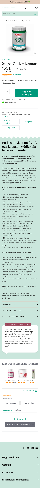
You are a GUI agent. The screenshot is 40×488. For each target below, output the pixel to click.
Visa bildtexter (7, 117)
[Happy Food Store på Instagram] (32, 448)
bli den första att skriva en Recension (20, 424)
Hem (3, 21)
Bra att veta (7, 472)
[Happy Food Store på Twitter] (28, 448)
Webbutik (6, 464)
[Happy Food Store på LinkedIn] (37, 448)
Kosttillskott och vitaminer (13, 21)
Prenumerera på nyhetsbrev (15, 479)
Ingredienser (8, 304)
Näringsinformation (12, 310)
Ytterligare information (14, 316)
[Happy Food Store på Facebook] (24, 448)
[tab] (11, 403)
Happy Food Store (10, 457)
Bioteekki (7, 60)
